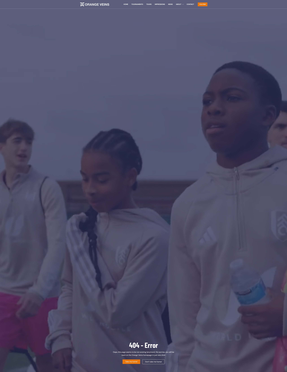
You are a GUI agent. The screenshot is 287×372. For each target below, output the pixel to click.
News (170, 4)
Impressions (160, 4)
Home (126, 4)
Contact (190, 4)
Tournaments (137, 4)
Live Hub (202, 4)
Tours (148, 4)
